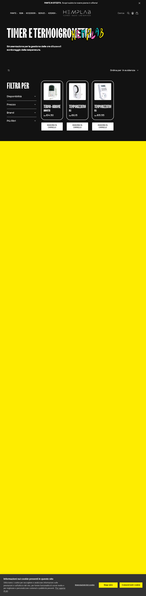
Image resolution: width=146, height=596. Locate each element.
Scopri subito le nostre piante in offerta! (71, 3)
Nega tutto (108, 585)
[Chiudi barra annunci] (139, 3)
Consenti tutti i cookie (131, 585)
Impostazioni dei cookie (85, 585)
